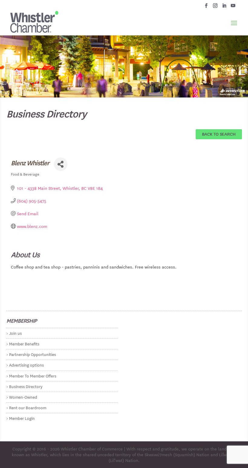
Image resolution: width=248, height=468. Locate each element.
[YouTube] (233, 7)
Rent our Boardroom (27, 407)
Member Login (22, 418)
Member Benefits (24, 343)
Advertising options (26, 364)
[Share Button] (60, 164)
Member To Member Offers (32, 375)
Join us (15, 333)
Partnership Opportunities (32, 354)
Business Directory (25, 386)
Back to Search (219, 133)
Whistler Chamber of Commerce (92, 448)
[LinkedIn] (224, 7)
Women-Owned (23, 397)
